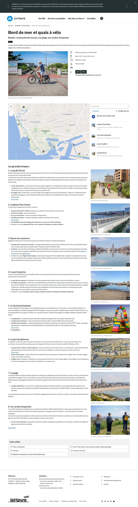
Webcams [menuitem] (107, 476)
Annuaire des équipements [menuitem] (112, 480)
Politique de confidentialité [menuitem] (69, 501)
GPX (78, 72)
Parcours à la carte (79, 450)
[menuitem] (42, 18)
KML (83, 72)
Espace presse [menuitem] (77, 480)
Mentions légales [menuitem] (54, 501)
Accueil (10, 25)
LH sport (16, 450)
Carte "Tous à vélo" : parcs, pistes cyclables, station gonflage (92, 447)
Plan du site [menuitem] (82, 501)
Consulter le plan (111, 4)
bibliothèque (26, 253)
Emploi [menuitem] (106, 484)
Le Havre (19, 18)
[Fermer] (135, 2)
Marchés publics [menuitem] (78, 484)
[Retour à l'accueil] (22, 499)
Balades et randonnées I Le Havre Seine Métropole (28, 454)
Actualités (91, 18)
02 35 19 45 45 (20, 483)
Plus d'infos (15, 199)
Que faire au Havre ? (76, 18)
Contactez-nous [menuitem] (78, 476)
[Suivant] (126, 6)
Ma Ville (41, 18)
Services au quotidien (56, 18)
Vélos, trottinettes (19, 447)
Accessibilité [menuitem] (43, 501)
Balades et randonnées (22, 25)
